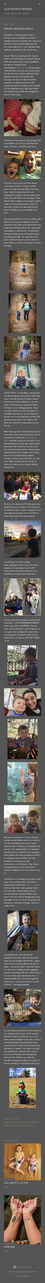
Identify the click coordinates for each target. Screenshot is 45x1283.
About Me (16, 14)
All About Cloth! (16, 1182)
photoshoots (22, 68)
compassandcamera (29, 1272)
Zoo (31, 1126)
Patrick (34, 1122)
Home (7, 14)
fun (29, 1122)
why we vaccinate (32, 885)
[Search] (39, 4)
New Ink (9, 1246)
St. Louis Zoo (24, 1126)
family (11, 1122)
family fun (18, 1122)
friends (25, 1122)
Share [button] (6, 1119)
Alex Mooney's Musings (18, 9)
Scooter (6, 1126)
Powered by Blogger (24, 1267)
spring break (14, 1126)
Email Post (14, 1119)
